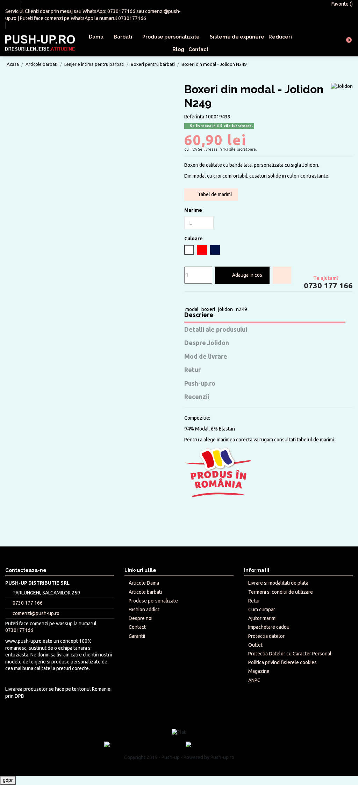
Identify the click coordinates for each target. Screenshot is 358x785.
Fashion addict (144, 609)
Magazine (259, 671)
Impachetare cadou (268, 627)
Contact (137, 627)
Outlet (255, 645)
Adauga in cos (247, 275)
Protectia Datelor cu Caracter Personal (289, 653)
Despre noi (140, 618)
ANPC (254, 680)
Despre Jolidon (206, 342)
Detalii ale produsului (215, 329)
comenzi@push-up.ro (36, 613)
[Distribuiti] (187, 300)
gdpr (8, 780)
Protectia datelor (266, 636)
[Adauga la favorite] (282, 275)
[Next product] (348, 64)
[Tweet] (196, 300)
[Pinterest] (211, 300)
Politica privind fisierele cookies (282, 662)
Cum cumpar (261, 609)
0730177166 (121, 11)
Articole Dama (144, 583)
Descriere (198, 314)
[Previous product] (342, 64)
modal (192, 309)
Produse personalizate (153, 601)
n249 (241, 309)
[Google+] (203, 300)
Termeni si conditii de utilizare (280, 592)
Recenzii (196, 396)
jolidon (225, 309)
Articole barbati (145, 592)
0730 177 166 (327, 286)
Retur (192, 369)
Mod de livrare (205, 356)
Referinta (194, 116)
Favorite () (341, 4)
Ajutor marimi (262, 618)
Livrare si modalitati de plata (278, 583)
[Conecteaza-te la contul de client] (329, 43)
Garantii (137, 636)
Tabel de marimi (214, 194)
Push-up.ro (199, 383)
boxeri (208, 309)
